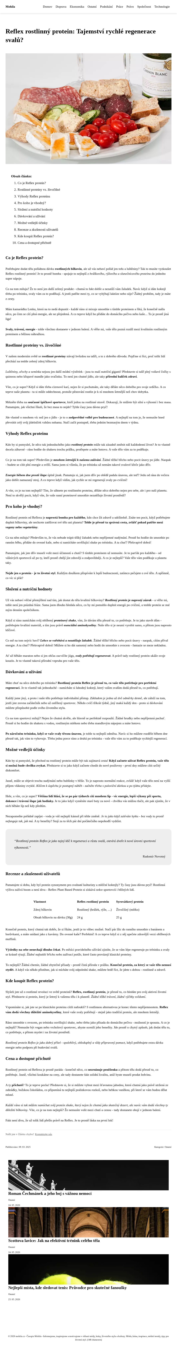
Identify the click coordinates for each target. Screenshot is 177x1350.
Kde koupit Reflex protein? (36, 236)
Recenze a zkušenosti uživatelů (38, 229)
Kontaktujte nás (43, 1134)
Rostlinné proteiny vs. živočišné (39, 189)
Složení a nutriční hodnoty (35, 209)
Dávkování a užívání (31, 216)
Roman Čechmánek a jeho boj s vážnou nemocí (50, 1193)
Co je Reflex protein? (32, 183)
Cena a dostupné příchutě (34, 243)
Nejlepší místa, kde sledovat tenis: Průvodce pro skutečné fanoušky (67, 1287)
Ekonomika (77, 6)
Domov (47, 6)
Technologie (162, 6)
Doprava (61, 6)
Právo (130, 6)
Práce (119, 6)
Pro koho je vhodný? (32, 203)
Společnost (144, 6)
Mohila (10, 6)
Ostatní (92, 6)
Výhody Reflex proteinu (34, 196)
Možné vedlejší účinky (33, 223)
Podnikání (106, 6)
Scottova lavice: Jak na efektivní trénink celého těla (54, 1240)
